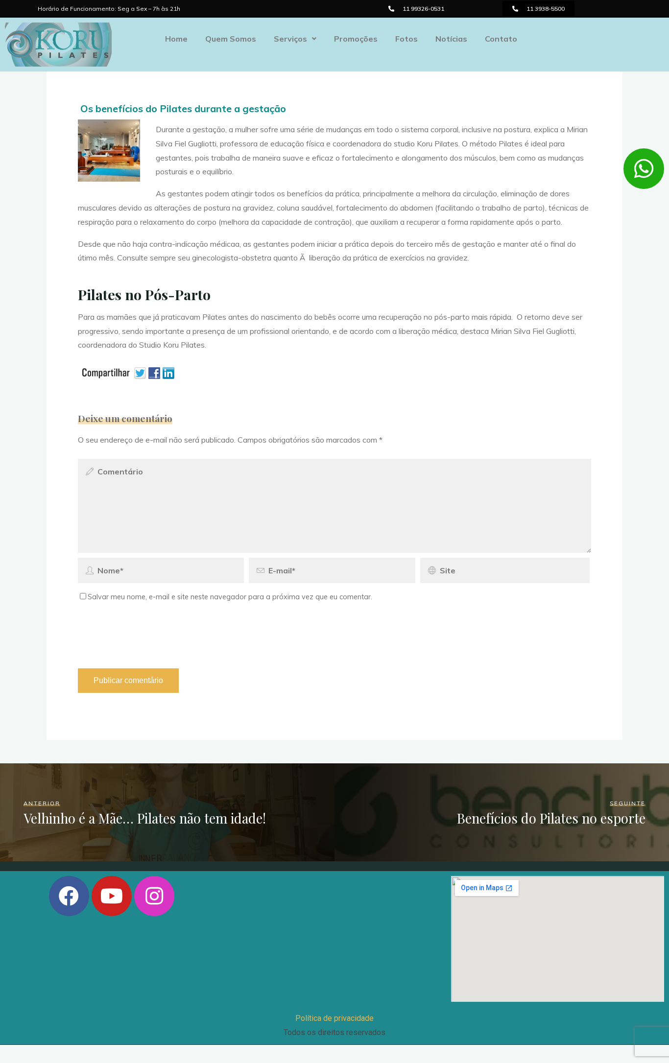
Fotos (406, 39)
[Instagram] (154, 896)
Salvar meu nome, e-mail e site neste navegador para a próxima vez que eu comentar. (230, 596)
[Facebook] (69, 896)
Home (176, 39)
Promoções (356, 39)
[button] (416, 9)
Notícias (451, 39)
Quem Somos (230, 39)
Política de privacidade (334, 1018)
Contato (501, 39)
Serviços (290, 39)
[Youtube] (112, 896)
